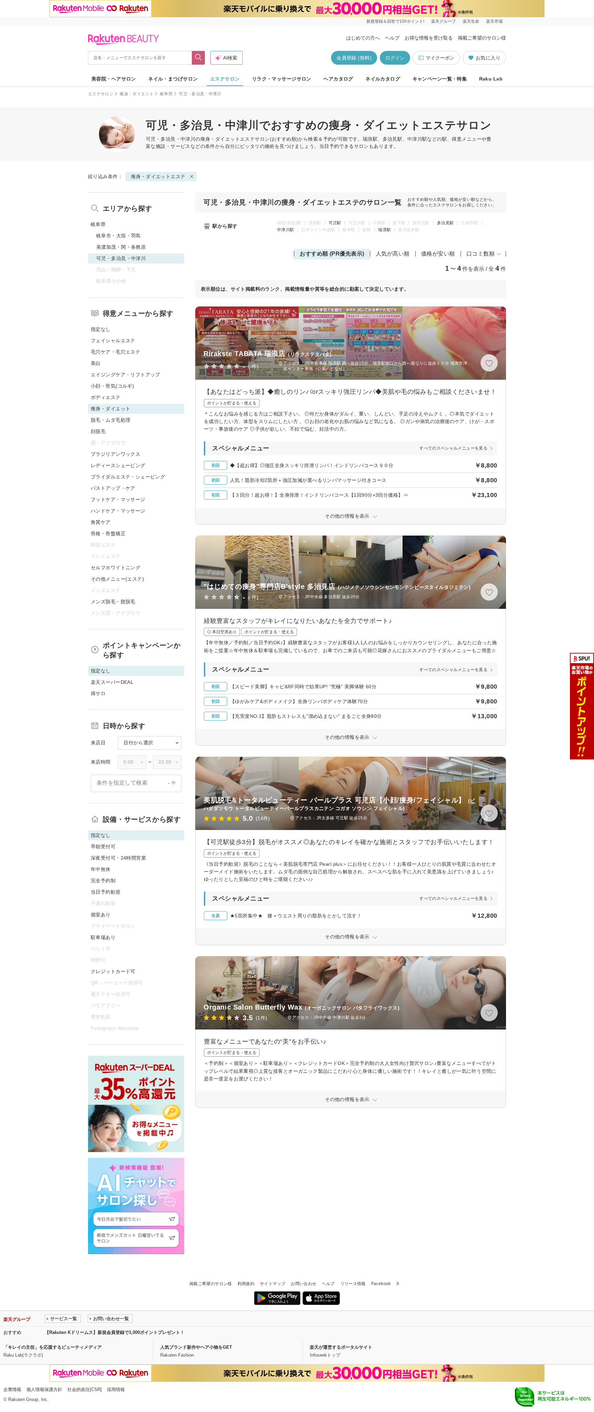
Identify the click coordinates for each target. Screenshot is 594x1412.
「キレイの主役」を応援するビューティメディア (52, 1347)
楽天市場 (494, 21)
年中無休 (101, 869)
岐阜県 (166, 93)
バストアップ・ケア (113, 488)
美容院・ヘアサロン (113, 79)
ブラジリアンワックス (115, 454)
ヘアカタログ (338, 79)
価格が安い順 (438, 254)
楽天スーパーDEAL (112, 682)
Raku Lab (491, 79)
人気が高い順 (393, 254)
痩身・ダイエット (137, 93)
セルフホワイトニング (115, 567)
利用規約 (246, 1283)
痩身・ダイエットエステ (227, 139)
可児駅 (335, 222)
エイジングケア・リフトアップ (125, 374)
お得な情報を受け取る (429, 38)
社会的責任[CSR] (84, 1389)
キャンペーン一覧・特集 (439, 79)
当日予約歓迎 (106, 892)
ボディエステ (106, 397)
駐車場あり (103, 937)
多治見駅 (445, 222)
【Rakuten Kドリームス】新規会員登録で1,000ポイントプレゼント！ (115, 1332)
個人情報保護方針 (44, 1389)
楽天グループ (443, 21)
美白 (96, 363)
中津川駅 (285, 229)
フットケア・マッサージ (118, 499)
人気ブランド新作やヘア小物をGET (196, 1347)
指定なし (101, 329)
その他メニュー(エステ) (117, 579)
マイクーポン (440, 58)
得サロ (98, 693)
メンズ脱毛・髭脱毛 (113, 601)
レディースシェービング (118, 465)
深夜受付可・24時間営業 (118, 858)
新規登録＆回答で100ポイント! (395, 21)
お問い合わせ (303, 1283)
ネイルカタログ (382, 79)
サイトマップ (272, 1283)
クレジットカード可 (113, 971)
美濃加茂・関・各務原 (121, 247)
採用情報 (116, 1389)
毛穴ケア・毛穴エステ (115, 352)
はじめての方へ (363, 38)
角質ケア (101, 522)
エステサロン (225, 79)
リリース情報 (353, 1283)
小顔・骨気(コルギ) (112, 386)
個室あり (101, 914)
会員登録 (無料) (354, 58)
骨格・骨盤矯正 (108, 533)
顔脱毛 (98, 431)
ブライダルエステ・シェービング (128, 476)
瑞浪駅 (384, 229)
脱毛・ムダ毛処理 (110, 420)
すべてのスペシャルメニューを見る (453, 448)
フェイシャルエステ (113, 340)
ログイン (395, 58)
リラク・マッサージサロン (281, 79)
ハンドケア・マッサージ (118, 511)
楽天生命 (471, 21)
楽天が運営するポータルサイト (341, 1347)
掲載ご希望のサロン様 (482, 38)
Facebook (381, 1283)
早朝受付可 (103, 846)
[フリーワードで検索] (198, 58)
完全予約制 (103, 880)
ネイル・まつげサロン (173, 79)
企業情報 (12, 1389)
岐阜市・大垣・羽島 (118, 235)
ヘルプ (392, 38)
